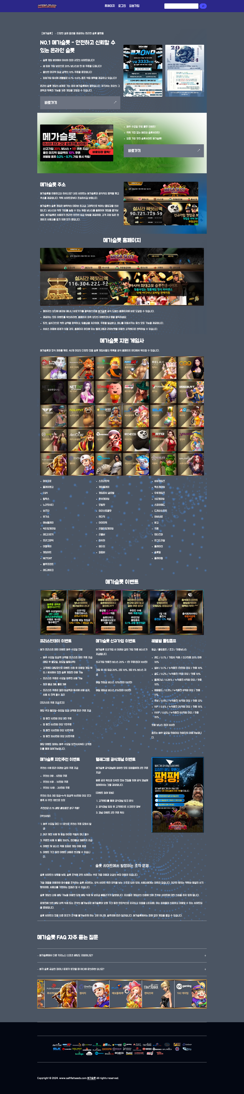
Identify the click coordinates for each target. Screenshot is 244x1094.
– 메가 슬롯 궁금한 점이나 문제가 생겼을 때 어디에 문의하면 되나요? (70, 969)
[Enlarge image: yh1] (201, 46)
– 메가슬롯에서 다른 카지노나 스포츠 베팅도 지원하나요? (65, 955)
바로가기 (51, 103)
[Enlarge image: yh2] (160, 46)
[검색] (203, 6)
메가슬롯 (102, 311)
